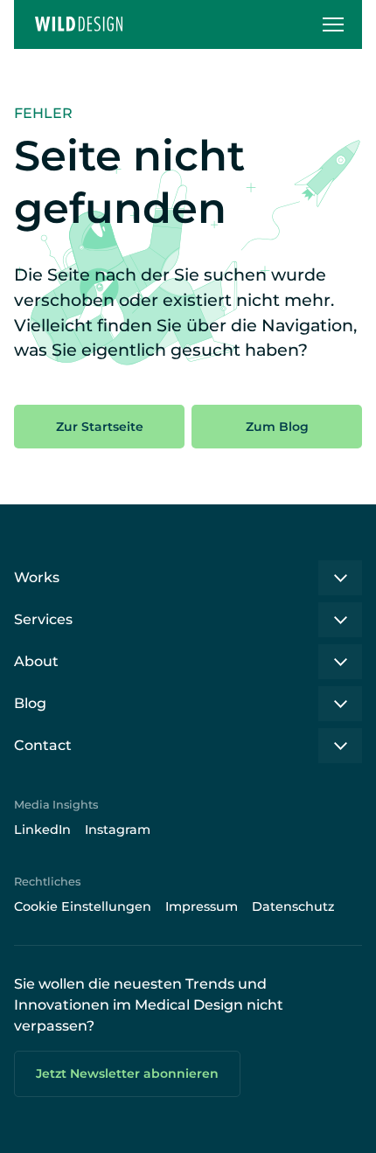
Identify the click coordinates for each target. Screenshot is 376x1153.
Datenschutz (293, 906)
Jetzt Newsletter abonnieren (127, 1073)
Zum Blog (277, 426)
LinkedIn (42, 829)
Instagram (117, 829)
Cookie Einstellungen (82, 906)
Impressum (201, 906)
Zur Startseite (99, 426)
